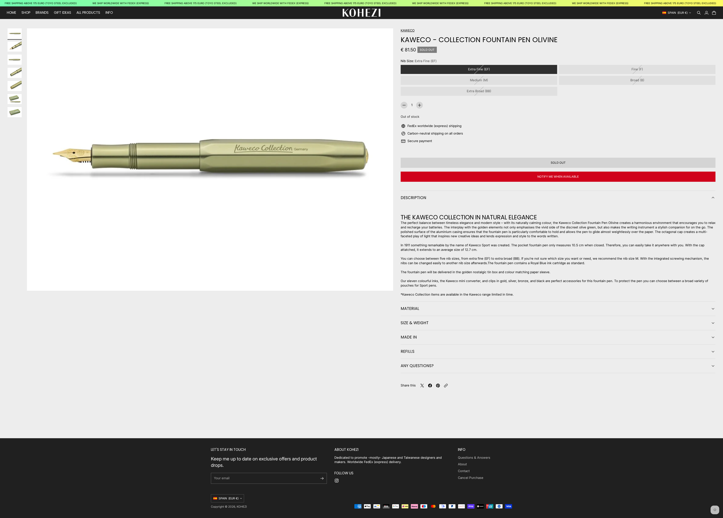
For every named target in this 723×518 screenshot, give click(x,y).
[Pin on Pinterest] (438, 385)
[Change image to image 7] (15, 112)
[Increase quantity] (419, 105)
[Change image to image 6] (15, 99)
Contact (464, 471)
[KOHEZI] (361, 13)
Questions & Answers (474, 457)
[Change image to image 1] (15, 33)
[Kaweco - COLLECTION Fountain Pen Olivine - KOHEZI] (210, 159)
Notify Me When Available (558, 176)
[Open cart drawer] (714, 13)
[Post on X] (422, 385)
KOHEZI (242, 506)
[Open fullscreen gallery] (386, 283)
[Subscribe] (322, 478)
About (462, 464)
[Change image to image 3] (15, 60)
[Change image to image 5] (15, 86)
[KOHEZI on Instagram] (336, 480)
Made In (409, 337)
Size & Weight (415, 323)
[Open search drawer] (699, 13)
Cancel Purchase (470, 478)
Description (413, 197)
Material (410, 308)
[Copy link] (445, 385)
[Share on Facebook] (430, 385)
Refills (407, 351)
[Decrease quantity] (404, 105)
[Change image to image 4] (15, 73)
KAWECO (408, 30)
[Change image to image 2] (15, 47)
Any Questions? (417, 365)
